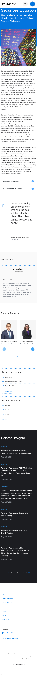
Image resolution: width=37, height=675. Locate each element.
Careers (5, 611)
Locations (5, 607)
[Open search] (25, 4)
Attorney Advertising (10, 653)
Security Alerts (9, 656)
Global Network (7, 603)
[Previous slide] (4, 349)
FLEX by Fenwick (8, 598)
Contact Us (6, 619)
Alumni (5, 615)
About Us (5, 594)
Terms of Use (27, 653)
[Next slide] (32, 349)
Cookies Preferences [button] (27, 659)
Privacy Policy (27, 656)
